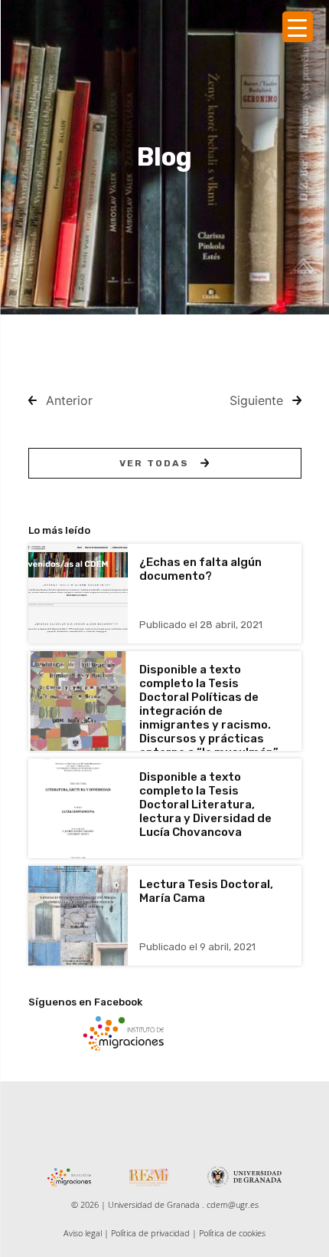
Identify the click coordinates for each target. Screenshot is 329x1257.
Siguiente (256, 400)
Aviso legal (83, 1233)
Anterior (69, 400)
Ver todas (154, 463)
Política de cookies (232, 1233)
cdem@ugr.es (233, 1204)
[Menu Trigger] (297, 27)
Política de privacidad (150, 1233)
